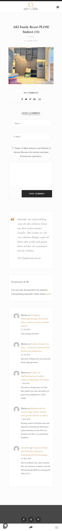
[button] (5, 525)
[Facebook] (22, 99)
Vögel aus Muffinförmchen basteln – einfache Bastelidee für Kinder (35, 376)
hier (48, 294)
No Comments (31, 93)
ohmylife (25, 448)
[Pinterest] (38, 519)
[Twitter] (26, 99)
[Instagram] (31, 519)
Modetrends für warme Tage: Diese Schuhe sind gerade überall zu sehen (34, 412)
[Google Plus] (34, 99)
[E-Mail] (40, 99)
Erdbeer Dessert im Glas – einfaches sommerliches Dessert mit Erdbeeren (35, 347)
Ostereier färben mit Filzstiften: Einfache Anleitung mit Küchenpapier (34, 451)
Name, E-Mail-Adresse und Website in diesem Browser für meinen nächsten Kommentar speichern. (32, 152)
